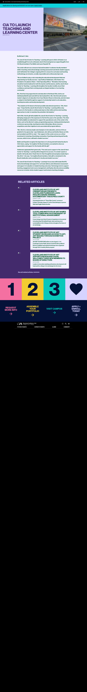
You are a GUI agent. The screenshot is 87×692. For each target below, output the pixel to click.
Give (79, 1)
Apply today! (38, 5)
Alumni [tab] (54, 327)
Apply (75, 1)
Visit (83, 1)
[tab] (66, 324)
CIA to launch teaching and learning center (20, 1)
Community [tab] (67, 327)
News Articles (7, 1)
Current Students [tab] (39, 327)
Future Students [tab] (22, 327)
